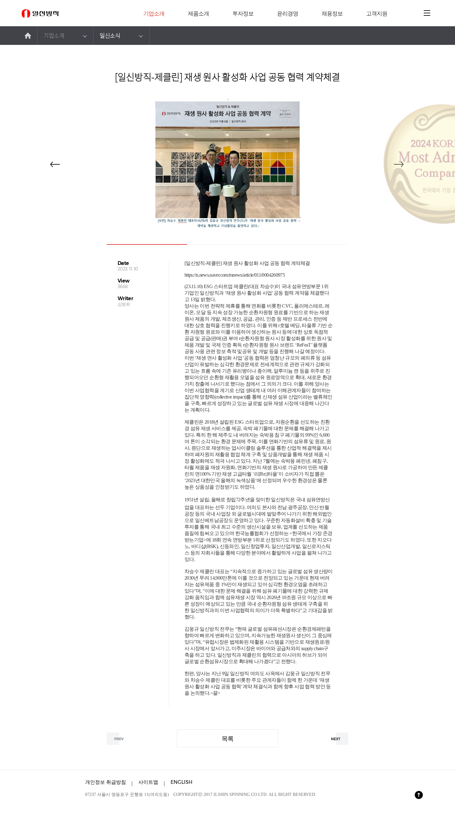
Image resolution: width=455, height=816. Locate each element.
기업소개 (54, 35)
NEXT (335, 738)
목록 (228, 738)
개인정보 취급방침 (105, 782)
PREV (119, 738)
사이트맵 (148, 782)
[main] (28, 35)
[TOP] (418, 795)
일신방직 (40, 13)
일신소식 (110, 35)
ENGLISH (182, 782)
